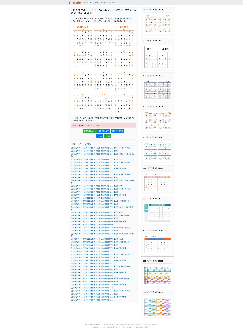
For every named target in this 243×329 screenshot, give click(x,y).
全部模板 (88, 144)
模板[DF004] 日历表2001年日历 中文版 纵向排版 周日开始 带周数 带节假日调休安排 (102, 242)
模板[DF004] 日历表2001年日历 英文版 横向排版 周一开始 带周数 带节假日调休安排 (102, 254)
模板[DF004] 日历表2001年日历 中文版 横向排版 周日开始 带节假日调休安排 (99, 195)
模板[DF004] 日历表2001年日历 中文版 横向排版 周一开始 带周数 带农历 (98, 159)
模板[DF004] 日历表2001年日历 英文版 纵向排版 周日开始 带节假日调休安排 (99, 297)
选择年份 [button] (87, 3)
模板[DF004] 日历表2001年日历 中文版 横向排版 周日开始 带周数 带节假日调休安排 (102, 189)
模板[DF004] (76, 144)
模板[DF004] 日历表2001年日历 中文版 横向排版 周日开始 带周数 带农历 (98, 186)
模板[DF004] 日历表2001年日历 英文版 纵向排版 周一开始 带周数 (95, 282)
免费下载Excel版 (89, 131)
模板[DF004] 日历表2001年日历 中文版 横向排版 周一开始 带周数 (95, 165)
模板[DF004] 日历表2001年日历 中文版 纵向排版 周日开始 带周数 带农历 (98, 239)
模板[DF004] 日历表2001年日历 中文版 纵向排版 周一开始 (93, 225)
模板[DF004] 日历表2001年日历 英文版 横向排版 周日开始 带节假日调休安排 (99, 272)
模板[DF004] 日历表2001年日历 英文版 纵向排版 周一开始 (93, 288)
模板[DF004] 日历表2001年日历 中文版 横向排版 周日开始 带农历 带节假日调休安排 (102, 174)
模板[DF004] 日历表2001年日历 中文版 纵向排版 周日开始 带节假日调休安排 (99, 248)
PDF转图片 (112, 3)
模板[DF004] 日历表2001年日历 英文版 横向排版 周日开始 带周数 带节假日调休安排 (102, 266)
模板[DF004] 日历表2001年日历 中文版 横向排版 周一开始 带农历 (95, 151)
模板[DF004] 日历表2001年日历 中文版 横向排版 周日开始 (93, 198)
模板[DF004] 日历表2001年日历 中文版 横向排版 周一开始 (93, 171)
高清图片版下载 (117, 131)
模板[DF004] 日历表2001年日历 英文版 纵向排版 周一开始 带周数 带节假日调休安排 (102, 278)
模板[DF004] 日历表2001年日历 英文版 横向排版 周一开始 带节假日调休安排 (99, 260)
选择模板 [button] (95, 3)
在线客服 (104, 3)
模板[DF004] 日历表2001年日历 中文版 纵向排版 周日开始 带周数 (95, 245)
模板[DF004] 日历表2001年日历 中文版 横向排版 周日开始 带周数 (95, 192)
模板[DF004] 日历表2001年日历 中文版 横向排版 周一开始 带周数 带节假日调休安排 (102, 162)
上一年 (99, 136)
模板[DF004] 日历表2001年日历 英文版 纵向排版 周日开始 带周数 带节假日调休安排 (102, 291)
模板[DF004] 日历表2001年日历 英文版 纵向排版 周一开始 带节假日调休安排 (99, 285)
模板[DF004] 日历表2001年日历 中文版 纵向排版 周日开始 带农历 (95, 231)
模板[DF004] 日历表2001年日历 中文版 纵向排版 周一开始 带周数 (95, 218)
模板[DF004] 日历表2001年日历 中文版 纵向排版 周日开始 (93, 251)
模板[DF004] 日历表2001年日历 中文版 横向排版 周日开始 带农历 (95, 177)
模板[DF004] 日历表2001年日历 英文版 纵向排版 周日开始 (93, 300)
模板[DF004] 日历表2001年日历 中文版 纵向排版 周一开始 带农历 (95, 204)
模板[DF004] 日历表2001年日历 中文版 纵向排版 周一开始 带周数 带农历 (98, 212)
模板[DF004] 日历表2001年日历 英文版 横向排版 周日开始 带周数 (95, 269)
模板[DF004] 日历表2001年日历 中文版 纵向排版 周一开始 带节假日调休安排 (99, 221)
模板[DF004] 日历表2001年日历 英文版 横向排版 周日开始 (93, 275)
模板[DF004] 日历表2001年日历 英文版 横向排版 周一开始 (93, 263)
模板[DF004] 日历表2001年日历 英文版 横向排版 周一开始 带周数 (95, 257)
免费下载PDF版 (104, 131)
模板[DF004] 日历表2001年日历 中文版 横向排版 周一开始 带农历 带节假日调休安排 (102, 148)
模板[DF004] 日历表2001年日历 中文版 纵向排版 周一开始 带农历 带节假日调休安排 (102, 201)
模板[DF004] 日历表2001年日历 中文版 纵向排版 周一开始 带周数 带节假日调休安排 (102, 215)
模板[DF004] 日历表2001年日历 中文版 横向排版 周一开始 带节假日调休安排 (99, 168)
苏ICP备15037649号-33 (119, 327)
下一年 (107, 136)
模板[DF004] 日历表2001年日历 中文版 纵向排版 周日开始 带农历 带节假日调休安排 (102, 228)
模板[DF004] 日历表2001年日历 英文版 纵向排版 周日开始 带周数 (95, 294)
